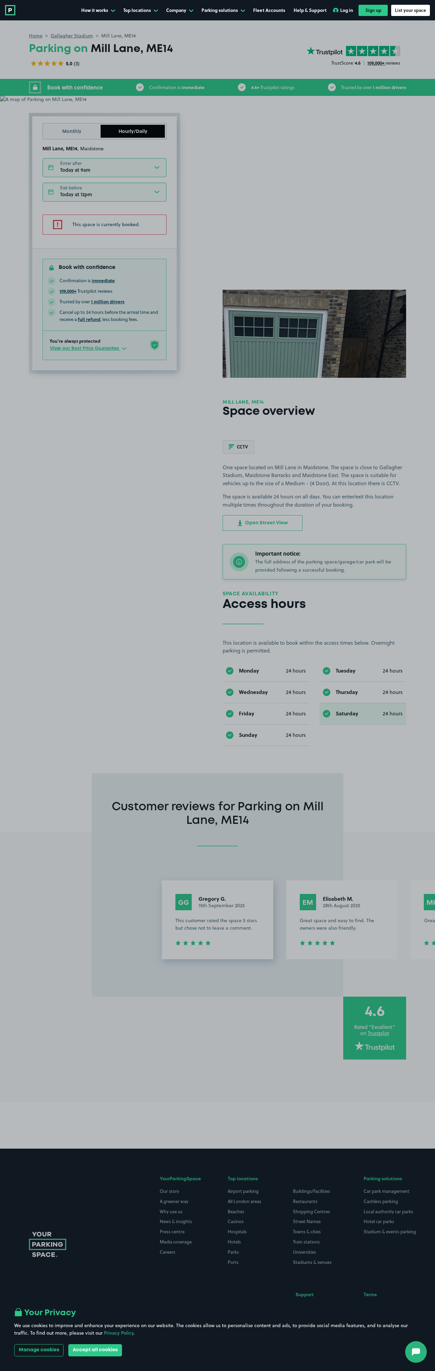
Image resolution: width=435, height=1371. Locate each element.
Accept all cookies (95, 1350)
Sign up (373, 10)
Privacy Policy (119, 1333)
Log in (346, 10)
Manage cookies (39, 1350)
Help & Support (310, 10)
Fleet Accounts (269, 10)
